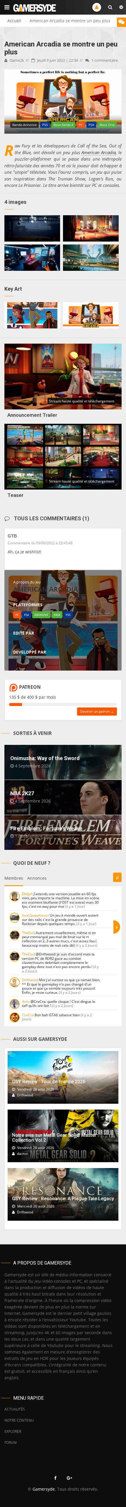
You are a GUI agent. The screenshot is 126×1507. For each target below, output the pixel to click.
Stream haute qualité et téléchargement (81, 401)
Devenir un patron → (97, 711)
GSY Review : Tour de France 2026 (48, 1081)
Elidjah (27, 893)
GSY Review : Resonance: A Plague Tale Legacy (63, 1198)
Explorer (12, 1431)
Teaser (15, 495)
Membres (13, 878)
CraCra (28, 1014)
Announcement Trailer (32, 415)
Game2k (16, 60)
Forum (10, 1442)
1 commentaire (104, 60)
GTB (12, 535)
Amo (26, 1001)
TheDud (28, 932)
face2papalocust (35, 915)
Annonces (37, 878)
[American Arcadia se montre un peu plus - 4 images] (32, 228)
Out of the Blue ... (28, 658)
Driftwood (30, 979)
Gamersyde (44, 1489)
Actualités (14, 1409)
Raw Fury (21, 639)
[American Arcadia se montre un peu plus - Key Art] (32, 315)
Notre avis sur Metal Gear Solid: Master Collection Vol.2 (54, 1137)
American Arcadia (98, 152)
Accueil (14, 20)
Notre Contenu (19, 1420)
